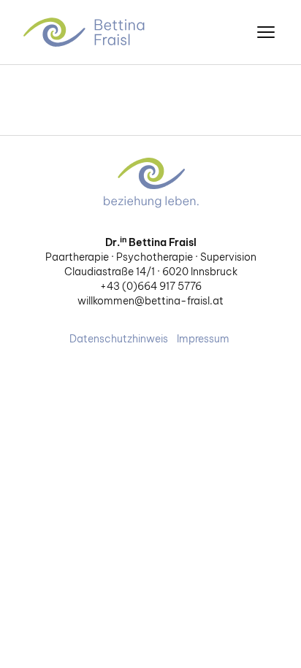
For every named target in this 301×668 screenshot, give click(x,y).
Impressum (203, 338)
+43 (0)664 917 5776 (151, 286)
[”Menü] (266, 32)
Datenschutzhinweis (118, 338)
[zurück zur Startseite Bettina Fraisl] (85, 32)
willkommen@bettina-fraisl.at (150, 300)
